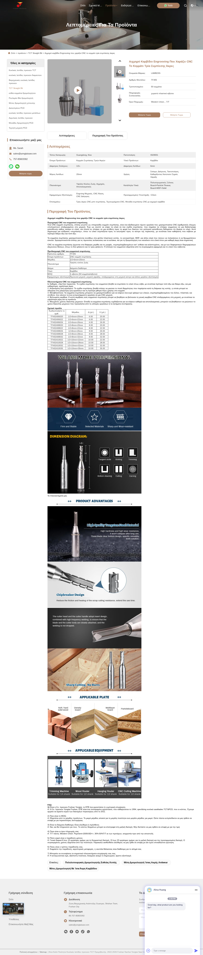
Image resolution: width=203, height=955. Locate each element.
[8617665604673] (88, 932)
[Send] (196, 951)
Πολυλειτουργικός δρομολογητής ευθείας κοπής (91, 862)
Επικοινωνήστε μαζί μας (144, 5)
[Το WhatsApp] (11, 166)
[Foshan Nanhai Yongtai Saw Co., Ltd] (19, 5)
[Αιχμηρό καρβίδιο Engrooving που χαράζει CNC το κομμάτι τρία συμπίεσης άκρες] (80, 91)
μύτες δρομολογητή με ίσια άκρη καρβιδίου (73, 868)
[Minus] (196, 890)
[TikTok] (83, 932)
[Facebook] (71, 932)
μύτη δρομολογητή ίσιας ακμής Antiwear (146, 862)
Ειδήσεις (13, 914)
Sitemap (43, 952)
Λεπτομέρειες (67, 135)
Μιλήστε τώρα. (25, 173)
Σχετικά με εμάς (95, 5)
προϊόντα (110, 5)
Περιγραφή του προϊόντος (107, 135)
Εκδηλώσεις (127, 5)
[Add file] (148, 951)
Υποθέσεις (14, 919)
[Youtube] (77, 932)
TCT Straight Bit (35, 53)
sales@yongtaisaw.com (24, 153)
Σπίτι (82, 5)
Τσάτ (170, 5)
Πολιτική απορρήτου (28, 952)
